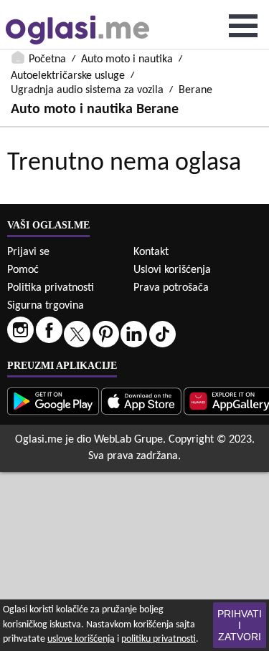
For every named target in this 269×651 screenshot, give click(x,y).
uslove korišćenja (81, 639)
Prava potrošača (171, 288)
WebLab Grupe (128, 439)
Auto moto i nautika (127, 59)
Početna (47, 59)
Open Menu (243, 25)
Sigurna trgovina (45, 306)
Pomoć (23, 270)
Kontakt (151, 252)
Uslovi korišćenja (172, 270)
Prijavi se (28, 252)
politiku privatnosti (158, 639)
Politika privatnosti (50, 288)
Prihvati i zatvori (239, 625)
